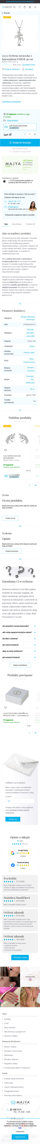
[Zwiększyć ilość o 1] (35, 134)
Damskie (30, 368)
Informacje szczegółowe (11, 102)
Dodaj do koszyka (22, 142)
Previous (30, 485)
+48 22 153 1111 (14, 201)
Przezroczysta (29, 362)
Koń (32, 379)
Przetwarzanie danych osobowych (17, 1068)
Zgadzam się (20, 1137)
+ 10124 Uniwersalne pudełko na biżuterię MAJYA (21, 181)
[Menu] (35, 7)
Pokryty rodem (29, 353)
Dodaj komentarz (11, 551)
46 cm (32, 389)
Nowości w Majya (10, 1036)
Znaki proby (8, 1083)
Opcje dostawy (12, 120)
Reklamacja (8, 1055)
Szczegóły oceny (28, 65)
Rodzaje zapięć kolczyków (14, 1079)
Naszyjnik (30, 333)
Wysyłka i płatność (11, 1059)
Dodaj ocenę (10, 518)
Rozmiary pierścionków (13, 1095)
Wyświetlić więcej (20, 957)
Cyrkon (32, 346)
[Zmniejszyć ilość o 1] (25, 134)
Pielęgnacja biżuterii (11, 1091)
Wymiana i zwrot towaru (13, 1051)
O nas (6, 1023)
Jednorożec (30, 383)
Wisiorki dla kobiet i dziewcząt (28, 318)
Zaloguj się (13, 819)
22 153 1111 (16, 1109)
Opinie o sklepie (20, 837)
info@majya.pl (13, 207)
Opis (6, 224)
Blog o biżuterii (9, 1028)
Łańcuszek (30, 336)
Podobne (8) (30, 224)
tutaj (19, 1128)
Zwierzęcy (30, 376)
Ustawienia (20, 1131)
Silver (31, 359)
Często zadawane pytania (13, 1087)
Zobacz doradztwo (20, 665)
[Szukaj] (14, 7)
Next (35, 485)
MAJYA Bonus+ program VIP (15, 1032)
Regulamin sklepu (10, 1064)
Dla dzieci (31, 371)
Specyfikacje (17, 224)
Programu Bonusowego (28, 164)
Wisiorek (30, 330)
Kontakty (7, 1019)
